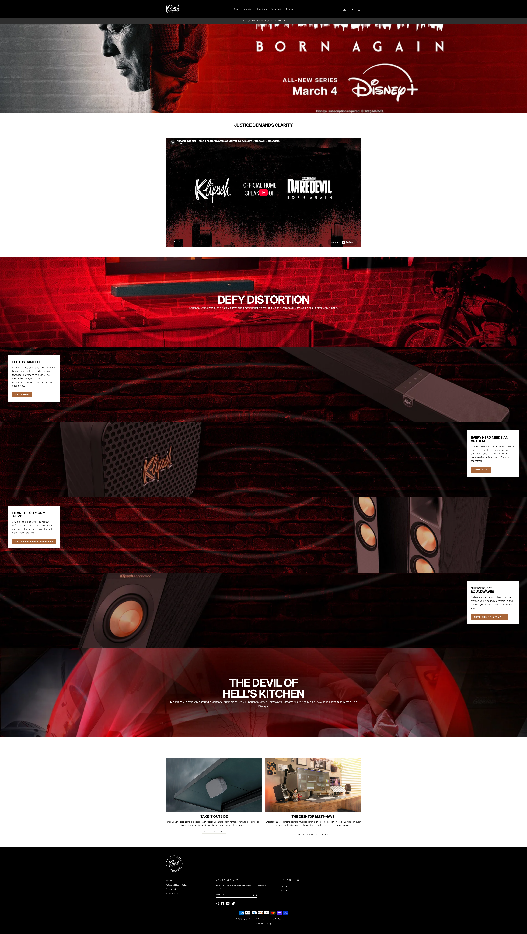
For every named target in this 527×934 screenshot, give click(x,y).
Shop (236, 9)
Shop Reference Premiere (34, 541)
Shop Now (22, 394)
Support (290, 9)
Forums (284, 886)
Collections (248, 9)
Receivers (262, 9)
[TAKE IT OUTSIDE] (214, 785)
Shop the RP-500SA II (489, 617)
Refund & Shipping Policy (176, 885)
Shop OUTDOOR (214, 831)
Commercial (276, 9)
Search (169, 881)
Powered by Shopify (263, 923)
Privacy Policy (172, 889)
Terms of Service (173, 894)
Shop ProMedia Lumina (313, 834)
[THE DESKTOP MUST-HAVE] (313, 785)
